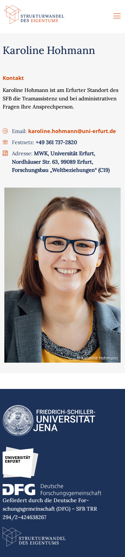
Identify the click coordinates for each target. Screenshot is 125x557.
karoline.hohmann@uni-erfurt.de (72, 131)
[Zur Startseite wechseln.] (34, 16)
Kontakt (13, 77)
